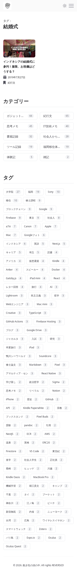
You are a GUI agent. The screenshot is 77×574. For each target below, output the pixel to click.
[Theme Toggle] (64, 5)
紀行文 (11, 82)
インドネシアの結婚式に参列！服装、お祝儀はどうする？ (19, 66)
